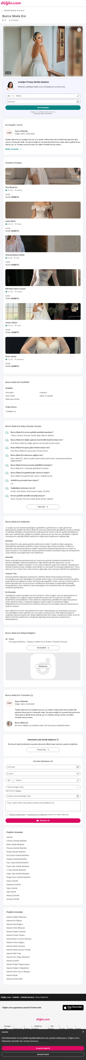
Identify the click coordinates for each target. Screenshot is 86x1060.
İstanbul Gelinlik (12, 961)
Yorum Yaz (41, 750)
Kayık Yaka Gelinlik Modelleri (17, 866)
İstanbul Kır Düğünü (14, 921)
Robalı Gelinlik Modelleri (16, 852)
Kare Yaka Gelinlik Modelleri (17, 863)
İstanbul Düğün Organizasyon (18, 964)
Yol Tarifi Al (41, 648)
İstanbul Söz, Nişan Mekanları (18, 957)
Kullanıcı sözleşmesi (17, 815)
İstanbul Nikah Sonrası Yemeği (18, 950)
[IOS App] (73, 1007)
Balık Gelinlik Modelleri (15, 844)
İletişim (26, 1029)
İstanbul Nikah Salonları (15, 946)
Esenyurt (20, 10)
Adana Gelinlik (12, 881)
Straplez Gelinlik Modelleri (16, 859)
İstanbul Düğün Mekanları (16, 917)
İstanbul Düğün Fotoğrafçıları (17, 968)
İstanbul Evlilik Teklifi (14, 979)
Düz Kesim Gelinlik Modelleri (17, 855)
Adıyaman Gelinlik (13, 884)
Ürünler (62, 1029)
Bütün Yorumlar (11, 149)
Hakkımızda (17, 1029)
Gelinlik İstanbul (27, 997)
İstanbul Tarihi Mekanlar (15, 928)
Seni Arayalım (43, 107)
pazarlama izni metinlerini (37, 815)
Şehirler (70, 1029)
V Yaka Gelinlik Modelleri (16, 870)
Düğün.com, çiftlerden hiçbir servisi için (43, 112)
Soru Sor (41, 507)
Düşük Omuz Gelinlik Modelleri (18, 877)
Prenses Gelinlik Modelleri (16, 848)
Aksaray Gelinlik (12, 895)
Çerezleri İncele (43, 1054)
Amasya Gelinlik (12, 899)
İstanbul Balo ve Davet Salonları (18, 939)
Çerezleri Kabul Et (43, 1048)
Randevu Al (44, 820)
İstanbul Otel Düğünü (14, 924)
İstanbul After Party (13, 953)
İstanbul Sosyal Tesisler (15, 935)
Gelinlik (9, 837)
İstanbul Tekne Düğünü (15, 942)
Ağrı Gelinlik (11, 892)
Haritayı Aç (43, 666)
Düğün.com (6, 997)
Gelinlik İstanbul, (10, 10)
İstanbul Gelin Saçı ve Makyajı (18, 972)
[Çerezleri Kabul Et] (83, 1032)
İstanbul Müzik (12, 975)
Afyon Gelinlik (11, 888)
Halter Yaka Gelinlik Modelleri (17, 874)
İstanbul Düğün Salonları (16, 932)
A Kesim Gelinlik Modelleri (16, 841)
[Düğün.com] (10, 3)
